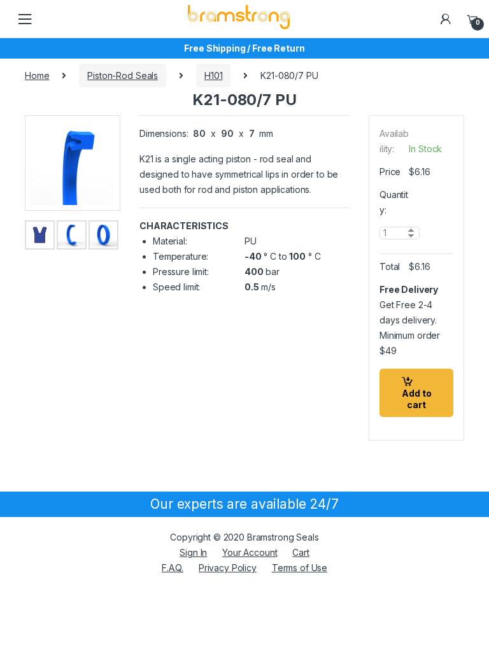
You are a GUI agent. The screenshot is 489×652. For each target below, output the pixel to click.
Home (37, 75)
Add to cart (417, 399)
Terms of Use (299, 567)
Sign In (193, 552)
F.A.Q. (172, 567)
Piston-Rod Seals (122, 75)
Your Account (249, 552)
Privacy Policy (228, 567)
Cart (300, 552)
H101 (213, 75)
